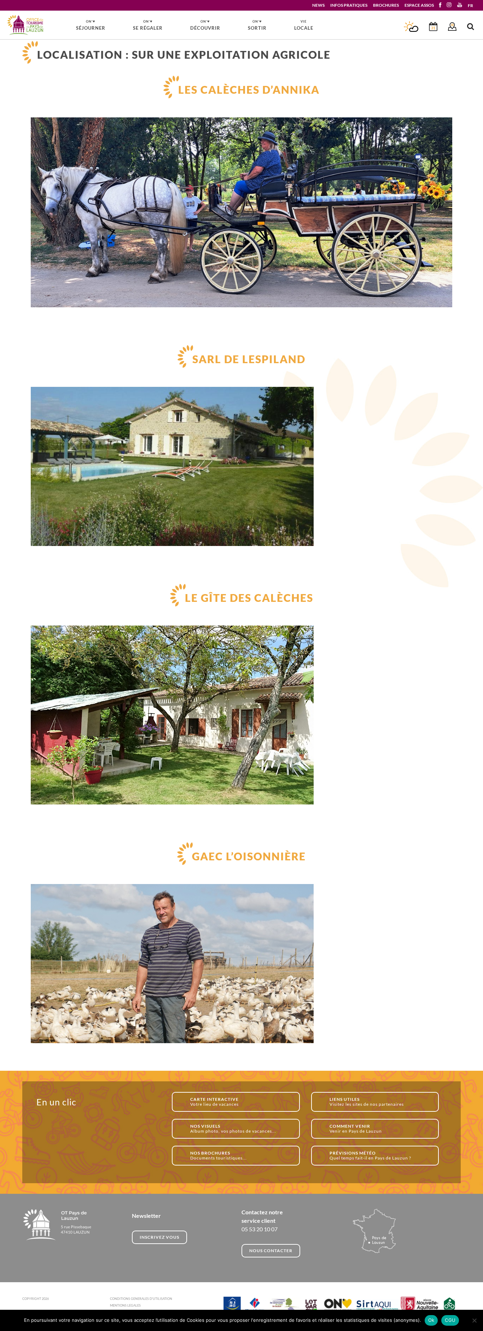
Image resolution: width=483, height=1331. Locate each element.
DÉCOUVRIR (205, 25)
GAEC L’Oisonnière (249, 856)
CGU (450, 1320)
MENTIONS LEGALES (125, 1305)
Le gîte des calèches (249, 597)
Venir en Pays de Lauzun (356, 1128)
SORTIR (257, 25)
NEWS (318, 5)
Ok (431, 1320)
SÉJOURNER (90, 25)
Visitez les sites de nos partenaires (367, 1102)
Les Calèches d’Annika (249, 89)
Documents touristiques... (218, 1155)
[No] (474, 1320)
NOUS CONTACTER (270, 1250)
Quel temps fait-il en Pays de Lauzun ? (370, 1155)
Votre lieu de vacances (214, 1102)
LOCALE (303, 25)
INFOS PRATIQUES (348, 5)
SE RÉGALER (148, 25)
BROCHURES (386, 5)
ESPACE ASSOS (419, 5)
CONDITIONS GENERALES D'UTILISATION (141, 1299)
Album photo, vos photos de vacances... (233, 1128)
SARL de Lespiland (248, 359)
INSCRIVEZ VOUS (159, 1237)
